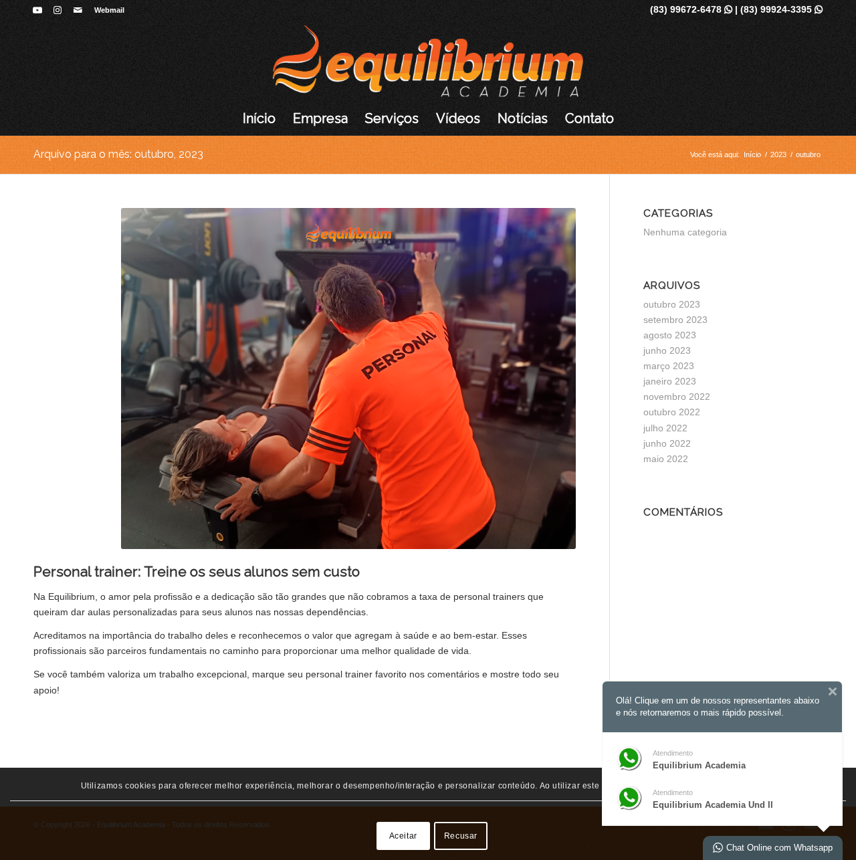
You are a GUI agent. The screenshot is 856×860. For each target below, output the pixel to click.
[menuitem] (106, 10)
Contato (589, 118)
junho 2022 (667, 443)
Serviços (392, 118)
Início (259, 118)
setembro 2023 (675, 319)
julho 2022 (665, 428)
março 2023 (668, 365)
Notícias (523, 118)
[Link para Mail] (78, 10)
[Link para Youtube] (37, 10)
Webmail (109, 10)
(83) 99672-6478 (691, 9)
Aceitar (403, 835)
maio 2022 (665, 458)
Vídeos (458, 118)
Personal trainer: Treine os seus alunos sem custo (196, 571)
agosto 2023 (669, 335)
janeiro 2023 (669, 381)
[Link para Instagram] (57, 10)
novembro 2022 (676, 396)
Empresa (320, 118)
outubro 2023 (671, 304)
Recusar (460, 835)
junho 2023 (667, 350)
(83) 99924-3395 (781, 9)
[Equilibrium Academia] (428, 61)
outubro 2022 (671, 412)
